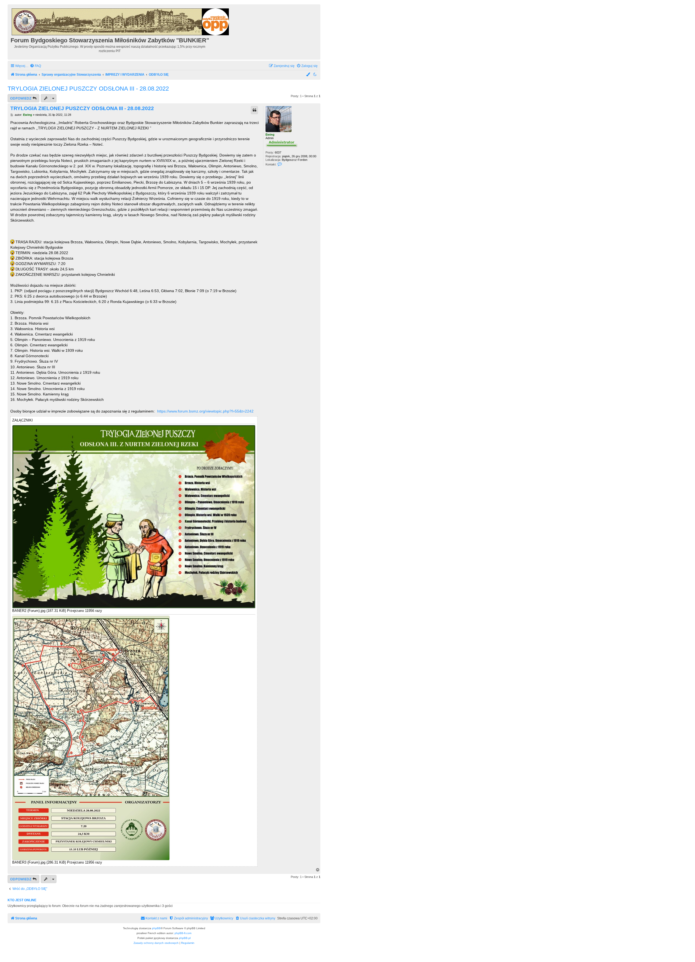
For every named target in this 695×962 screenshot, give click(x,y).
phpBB (156, 928)
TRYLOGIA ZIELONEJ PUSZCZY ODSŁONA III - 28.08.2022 (88, 88)
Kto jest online (22, 900)
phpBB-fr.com (183, 933)
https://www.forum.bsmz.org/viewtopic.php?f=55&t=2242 (205, 411)
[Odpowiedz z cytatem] (254, 110)
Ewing (270, 134)
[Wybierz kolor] (308, 74)
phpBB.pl (185, 938)
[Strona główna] (120, 21)
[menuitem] (35, 66)
